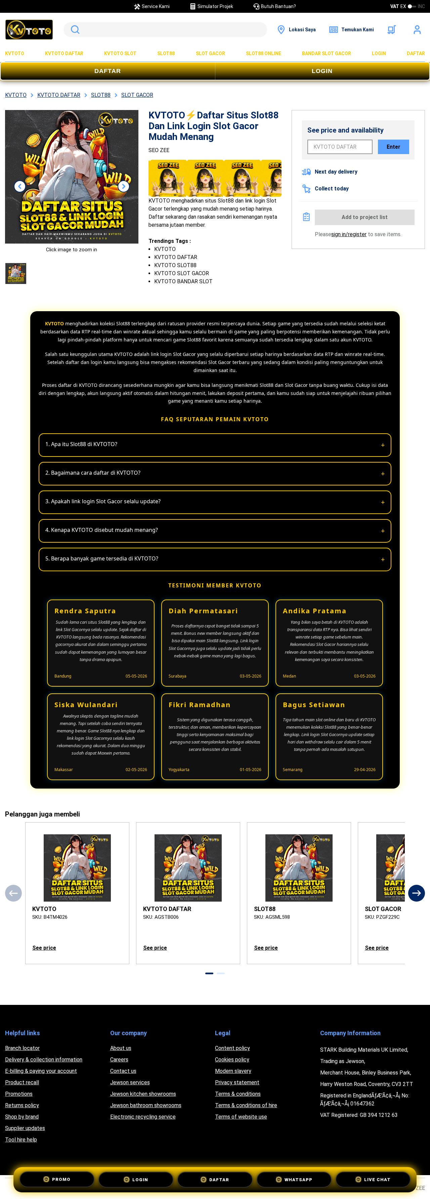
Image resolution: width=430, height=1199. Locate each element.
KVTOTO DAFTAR (64, 53)
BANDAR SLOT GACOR (326, 53)
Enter (393, 147)
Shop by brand (22, 1117)
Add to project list (365, 217)
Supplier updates (25, 1128)
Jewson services (130, 1082)
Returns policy (22, 1105)
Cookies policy (232, 1059)
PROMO (61, 1178)
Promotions (19, 1094)
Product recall (22, 1082)
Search (74, 29)
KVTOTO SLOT (120, 53)
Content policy (232, 1048)
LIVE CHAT (377, 1178)
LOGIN (379, 53)
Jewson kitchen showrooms (143, 1094)
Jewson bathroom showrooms (145, 1105)
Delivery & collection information (43, 1059)
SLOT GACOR (210, 53)
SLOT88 (166, 53)
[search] (165, 29)
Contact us (123, 1071)
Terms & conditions (238, 1094)
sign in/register (349, 234)
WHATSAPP (298, 1177)
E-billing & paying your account (41, 1071)
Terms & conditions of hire (246, 1105)
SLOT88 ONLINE (263, 53)
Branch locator (22, 1048)
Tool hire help (21, 1139)
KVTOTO (14, 53)
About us (120, 1048)
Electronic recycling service (143, 1117)
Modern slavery (233, 1071)
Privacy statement (237, 1082)
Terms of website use (241, 1117)
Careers (119, 1059)
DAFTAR (416, 53)
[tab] (209, 973)
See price (44, 948)
